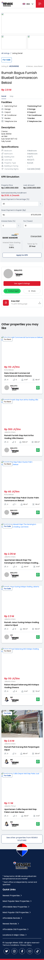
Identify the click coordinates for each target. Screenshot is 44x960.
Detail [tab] (3, 96)
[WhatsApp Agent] (38, 387)
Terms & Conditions (11, 945)
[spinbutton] (20, 204)
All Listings (5, 53)
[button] (36, 203)
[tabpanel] (22, 136)
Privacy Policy (25, 945)
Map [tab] (11, 96)
